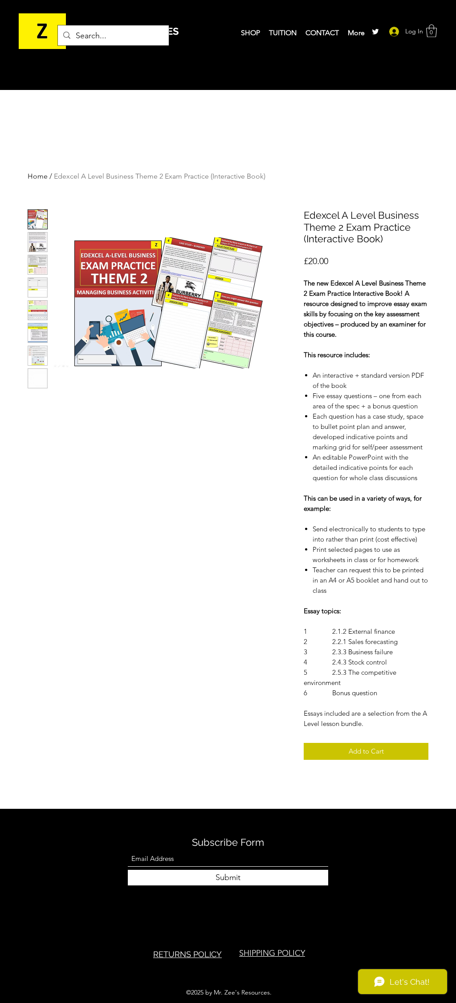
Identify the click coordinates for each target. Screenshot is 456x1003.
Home (38, 176)
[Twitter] (375, 31)
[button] (431, 30)
